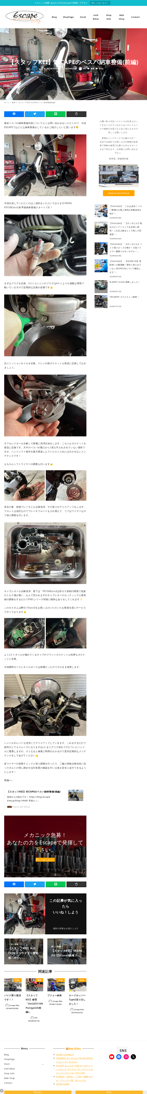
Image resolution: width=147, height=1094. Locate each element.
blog (101, 68)
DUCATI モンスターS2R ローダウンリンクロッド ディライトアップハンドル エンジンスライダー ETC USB (74, 1069)
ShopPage (9, 1059)
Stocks (38, 1092)
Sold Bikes (9, 1068)
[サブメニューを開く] (43, 1064)
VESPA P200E (62, 1084)
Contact (8, 1083)
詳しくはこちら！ (100, 3)
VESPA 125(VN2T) (65, 1054)
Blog (6, 1054)
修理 (92, 68)
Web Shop (9, 1078)
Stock (7, 1064)
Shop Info (9, 1073)
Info (109, 1092)
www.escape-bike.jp (118, 193)
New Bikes (74, 1048)
